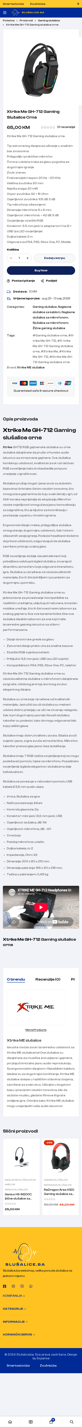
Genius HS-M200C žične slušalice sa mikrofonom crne (18, 1198)
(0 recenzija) (66, 127)
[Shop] (31, 1422)
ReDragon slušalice (58, 1185)
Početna (8, 20)
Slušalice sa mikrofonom (50, 323)
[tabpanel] (41, 1049)
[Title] (22, 1286)
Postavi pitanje (23, 280)
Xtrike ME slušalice (31, 367)
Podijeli (51, 280)
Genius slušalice (16, 1189)
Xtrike (7, 447)
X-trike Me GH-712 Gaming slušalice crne (53, 346)
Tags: (11, 335)
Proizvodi (26, 20)
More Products (36, 1029)
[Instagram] (13, 1286)
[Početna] (10, 1422)
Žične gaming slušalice (49, 328)
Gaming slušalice (49, 20)
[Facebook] (4, 1286)
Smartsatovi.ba (18, 1365)
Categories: (15, 307)
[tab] (16, 979)
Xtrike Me (50, 351)
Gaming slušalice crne (51, 335)
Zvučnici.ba (48, 1365)
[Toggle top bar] (78, 4)
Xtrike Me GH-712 (28, 430)
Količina (13, 249)
